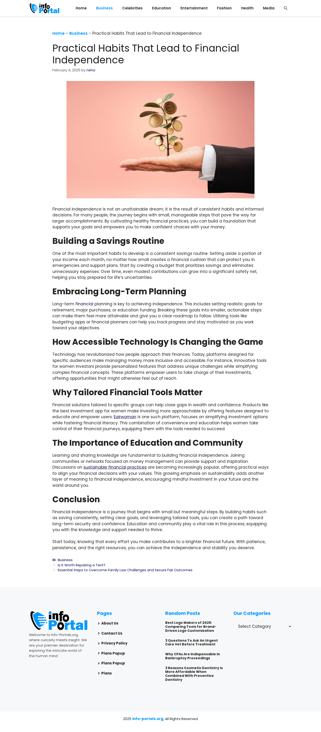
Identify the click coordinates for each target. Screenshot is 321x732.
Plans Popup (113, 653)
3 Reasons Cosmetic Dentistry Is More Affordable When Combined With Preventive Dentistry (194, 674)
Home (81, 8)
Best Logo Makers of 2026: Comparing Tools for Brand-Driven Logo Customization (190, 626)
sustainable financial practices (115, 467)
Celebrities (132, 8)
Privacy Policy (114, 643)
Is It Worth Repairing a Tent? (81, 565)
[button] (285, 8)
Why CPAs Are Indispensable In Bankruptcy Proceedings (192, 656)
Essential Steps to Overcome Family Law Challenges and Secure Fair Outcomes (125, 570)
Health (247, 8)
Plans (106, 673)
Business (104, 8)
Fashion (224, 8)
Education (161, 8)
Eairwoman (125, 417)
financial (84, 304)
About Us (109, 623)
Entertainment (194, 8)
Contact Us (111, 633)
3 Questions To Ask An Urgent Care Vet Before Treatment (191, 642)
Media (268, 8)
